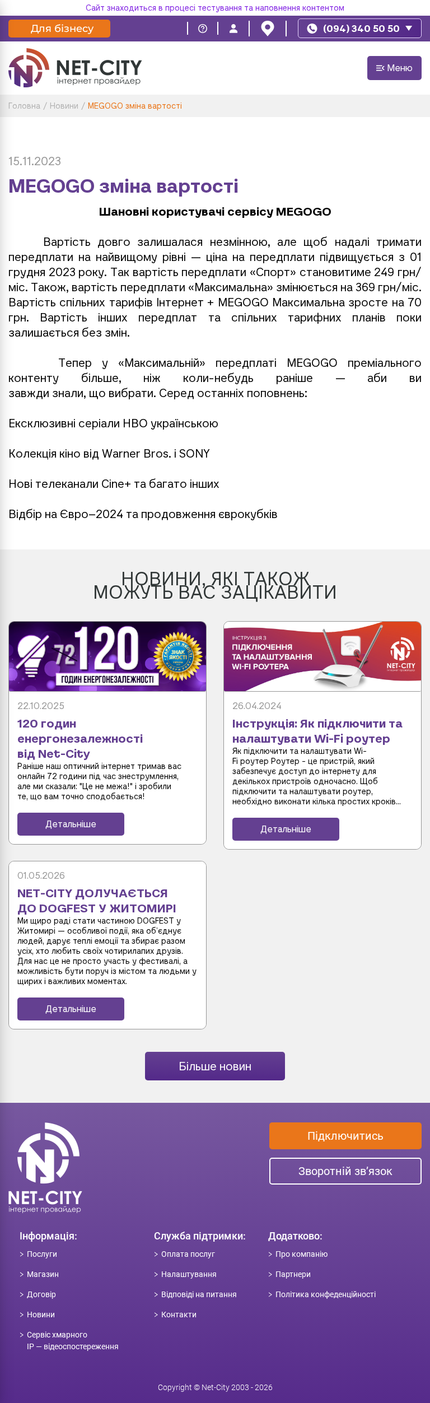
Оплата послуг (188, 1254)
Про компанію (301, 1254)
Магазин (43, 1274)
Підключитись (345, 1136)
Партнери (293, 1274)
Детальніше (70, 824)
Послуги (42, 1254)
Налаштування (189, 1274)
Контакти (179, 1314)
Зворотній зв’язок (345, 1171)
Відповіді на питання (199, 1294)
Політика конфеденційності (325, 1294)
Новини (41, 1314)
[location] (267, 28)
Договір (41, 1294)
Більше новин (215, 1066)
